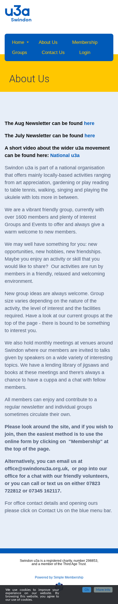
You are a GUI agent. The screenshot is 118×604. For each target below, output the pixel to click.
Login (84, 52)
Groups (19, 52)
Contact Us (53, 52)
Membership (84, 42)
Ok (87, 589)
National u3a (65, 155)
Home (18, 42)
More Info (103, 589)
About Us (48, 42)
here (89, 123)
